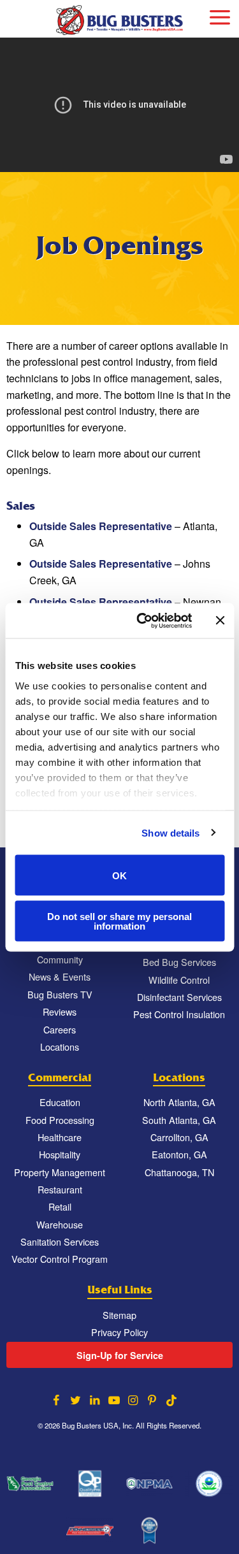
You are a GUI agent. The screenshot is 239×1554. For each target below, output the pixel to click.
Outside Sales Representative (100, 526)
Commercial (59, 1077)
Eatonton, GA (179, 1154)
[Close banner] (219, 620)
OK (119, 875)
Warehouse (59, 1224)
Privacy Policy (119, 1332)
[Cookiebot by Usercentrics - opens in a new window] (142, 620)
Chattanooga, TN (179, 1172)
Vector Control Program (59, 1258)
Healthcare (60, 1137)
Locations (59, 1046)
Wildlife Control (179, 979)
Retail (59, 1206)
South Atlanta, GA (179, 1119)
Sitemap (119, 1314)
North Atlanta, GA (179, 1102)
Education (60, 1102)
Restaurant (60, 1189)
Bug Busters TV (59, 994)
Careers (59, 1029)
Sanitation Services (59, 1241)
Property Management (59, 1172)
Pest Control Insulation (179, 1014)
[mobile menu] (220, 15)
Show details (170, 832)
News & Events (60, 976)
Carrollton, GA (179, 1137)
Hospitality (59, 1154)
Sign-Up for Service (119, 1355)
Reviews (59, 1011)
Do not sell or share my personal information (119, 920)
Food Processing (59, 1119)
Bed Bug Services (179, 961)
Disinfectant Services (179, 997)
